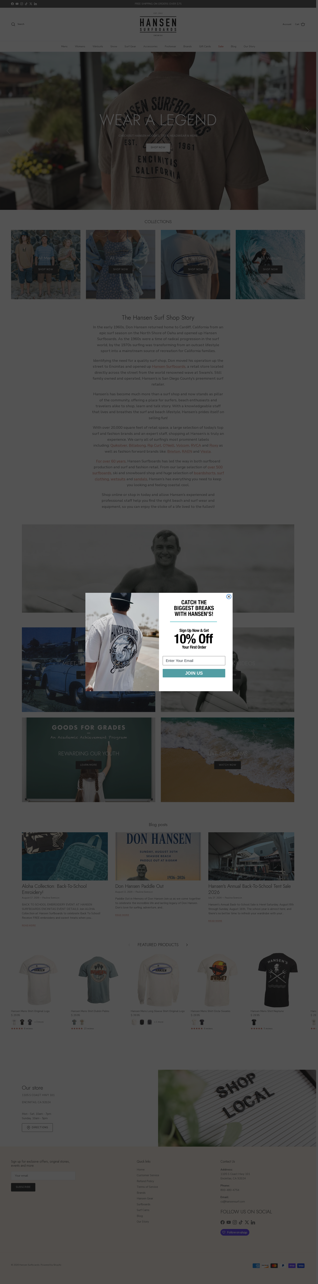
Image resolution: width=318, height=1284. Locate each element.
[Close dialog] (229, 596)
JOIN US (194, 673)
